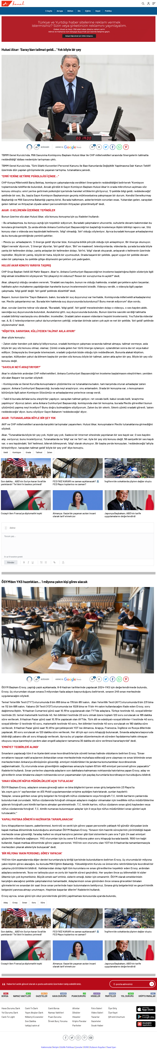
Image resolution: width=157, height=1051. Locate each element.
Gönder (10, 562)
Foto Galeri (96, 1008)
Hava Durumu (59, 995)
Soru (34, 902)
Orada (28, 452)
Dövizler (76, 1012)
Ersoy (15, 902)
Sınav (24, 902)
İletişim (56, 1047)
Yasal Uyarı (111, 1047)
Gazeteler (41, 995)
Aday (6, 902)
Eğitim (88, 11)
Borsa (5, 995)
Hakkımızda (46, 1047)
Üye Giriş (112, 1008)
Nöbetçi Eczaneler (34, 1016)
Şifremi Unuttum (116, 1016)
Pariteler (110, 995)
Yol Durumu (127, 995)
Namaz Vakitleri (22, 995)
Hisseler (95, 995)
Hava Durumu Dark (11, 1008)
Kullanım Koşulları (97, 1047)
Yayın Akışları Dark (34, 1012)
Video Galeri (97, 1012)
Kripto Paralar (147, 995)
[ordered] (41, 562)
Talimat (39, 452)
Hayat (97, 11)
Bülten (70, 11)
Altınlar (76, 1008)
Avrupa (60, 11)
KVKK (86, 1047)
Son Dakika (30, 1021)
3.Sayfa (48, 11)
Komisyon (17, 452)
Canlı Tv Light (8, 1016)
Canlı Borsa (53, 1008)
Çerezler (79, 1047)
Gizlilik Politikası (67, 1047)
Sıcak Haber (97, 1025)
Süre (43, 902)
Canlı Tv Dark (31, 1008)
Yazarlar (95, 1016)
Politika (108, 11)
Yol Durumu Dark (10, 1012)
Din (79, 11)
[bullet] (46, 562)
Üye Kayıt (113, 1012)
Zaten (49, 452)
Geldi (6, 452)
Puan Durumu (79, 995)
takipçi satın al (32, 1025)
